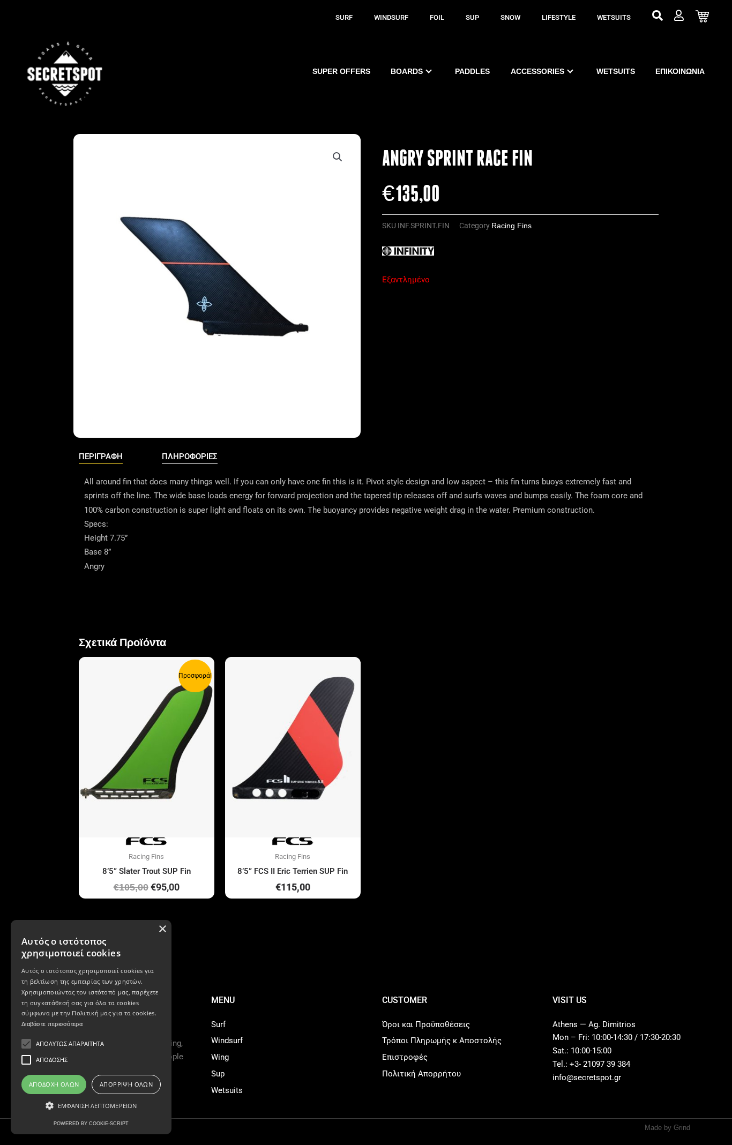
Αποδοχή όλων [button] (54, 1084)
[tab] (101, 457)
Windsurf (391, 17)
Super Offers (341, 71)
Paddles (472, 71)
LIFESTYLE (559, 17)
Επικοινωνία (680, 71)
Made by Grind (667, 1128)
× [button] (162, 929)
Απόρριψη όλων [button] (126, 1084)
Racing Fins (511, 226)
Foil (437, 17)
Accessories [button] (537, 71)
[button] (337, 157)
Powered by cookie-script (91, 1123)
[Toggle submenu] (429, 71)
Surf (344, 17)
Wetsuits (614, 17)
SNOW (510, 17)
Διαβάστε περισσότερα (52, 1024)
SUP (472, 17)
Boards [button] (407, 71)
